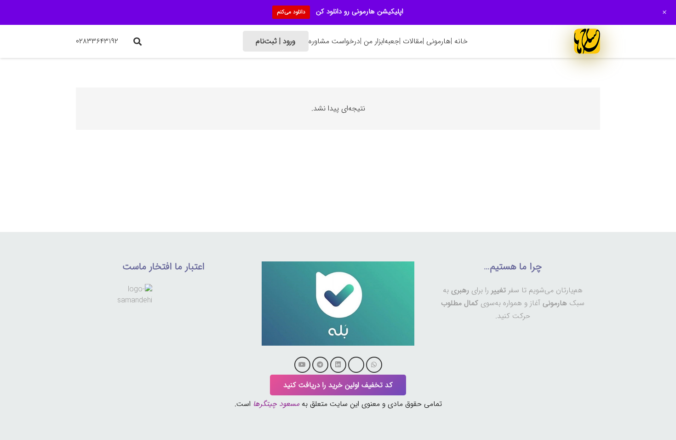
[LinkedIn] (338, 365)
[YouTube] (302, 365)
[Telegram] (320, 365)
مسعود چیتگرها (276, 404)
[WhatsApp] (374, 365)
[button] (137, 41)
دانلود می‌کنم (291, 11)
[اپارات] (356, 365)
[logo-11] (587, 41)
